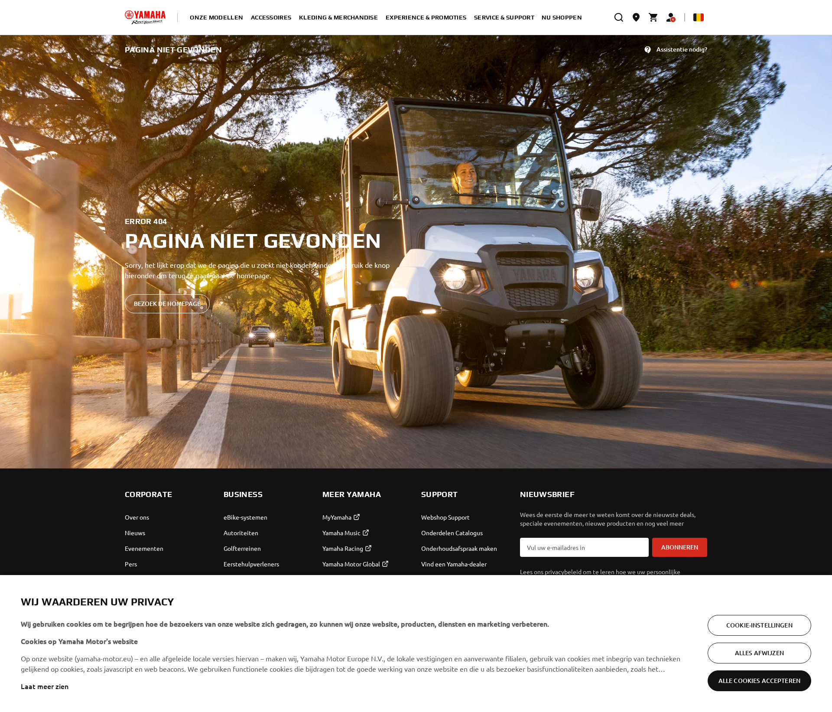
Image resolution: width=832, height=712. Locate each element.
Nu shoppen (562, 17)
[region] (416, 643)
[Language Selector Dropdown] (698, 17)
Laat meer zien (44, 686)
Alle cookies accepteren (759, 680)
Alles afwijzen (759, 653)
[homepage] (145, 17)
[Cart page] (653, 17)
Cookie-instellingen (759, 625)
